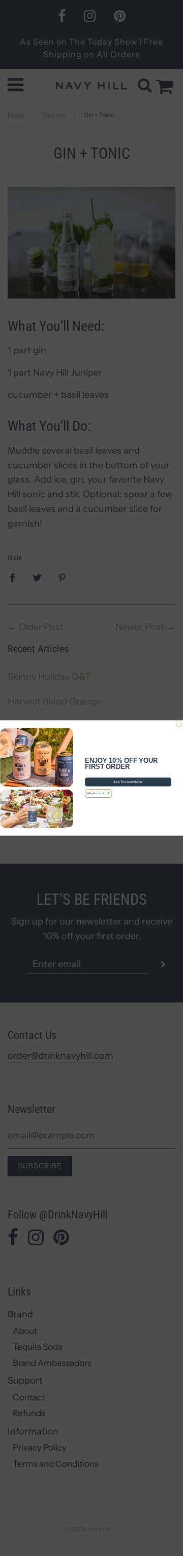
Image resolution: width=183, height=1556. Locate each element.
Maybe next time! (98, 793)
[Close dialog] (178, 724)
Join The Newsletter (127, 782)
